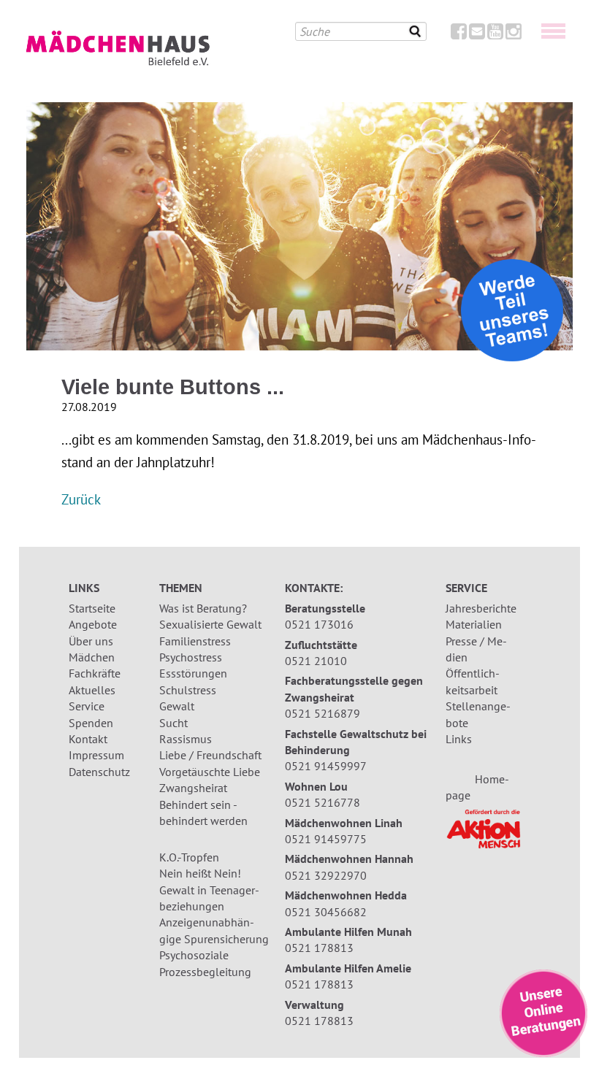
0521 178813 (319, 947)
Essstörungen (193, 673)
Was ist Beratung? (203, 608)
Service (86, 706)
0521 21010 (316, 660)
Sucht (173, 722)
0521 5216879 (322, 713)
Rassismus (185, 739)
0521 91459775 (326, 839)
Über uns (91, 641)
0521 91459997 (326, 766)
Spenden (91, 722)
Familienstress (195, 641)
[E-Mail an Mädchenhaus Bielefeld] (477, 34)
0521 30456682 (326, 912)
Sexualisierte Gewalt (210, 624)
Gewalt (176, 706)
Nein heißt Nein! (200, 873)
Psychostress (190, 657)
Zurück (81, 499)
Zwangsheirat (193, 787)
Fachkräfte (95, 673)
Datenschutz (99, 771)
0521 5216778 (322, 802)
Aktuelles (92, 690)
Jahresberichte (481, 608)
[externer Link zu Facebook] (459, 34)
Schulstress (187, 690)
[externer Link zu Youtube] (495, 34)
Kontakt (88, 739)
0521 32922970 (326, 875)
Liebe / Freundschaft (210, 755)
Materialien (474, 624)
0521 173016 (319, 624)
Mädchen (92, 657)
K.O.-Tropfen (189, 857)
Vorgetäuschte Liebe (209, 771)
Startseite (92, 608)
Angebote (93, 624)
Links (459, 739)
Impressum (96, 755)
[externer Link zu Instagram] (513, 34)
